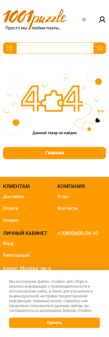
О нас (63, 196)
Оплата (10, 208)
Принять (54, 323)
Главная (54, 153)
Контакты (68, 208)
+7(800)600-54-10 (78, 233)
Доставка (13, 196)
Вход (8, 243)
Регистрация (16, 255)
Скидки (10, 220)
